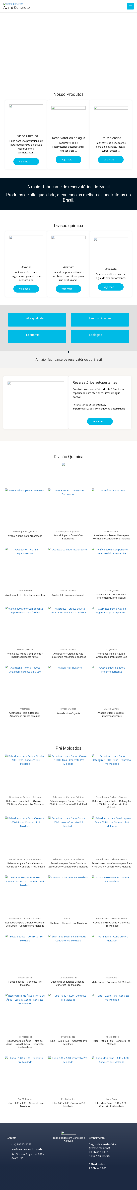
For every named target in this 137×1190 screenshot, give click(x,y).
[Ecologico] (82, 336)
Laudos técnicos (100, 318)
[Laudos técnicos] (82, 320)
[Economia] (20, 336)
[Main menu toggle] (130, 6)
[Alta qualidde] (20, 320)
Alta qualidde (35, 318)
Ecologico (95, 335)
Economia (33, 335)
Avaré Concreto (16, 7)
